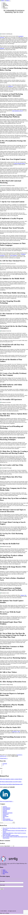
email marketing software (17, 110)
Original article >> (4, 758)
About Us (5, 4)
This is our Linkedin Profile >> (6, 801)
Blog (4, 6)
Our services (5, 5)
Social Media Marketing (8, 820)
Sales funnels (5, 816)
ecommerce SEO (16, 731)
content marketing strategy (19, 163)
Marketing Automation (7, 812)
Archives (2, 846)
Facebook (5, 810)
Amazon (22, 595)
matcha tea (10, 86)
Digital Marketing (6, 807)
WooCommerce (13, 255)
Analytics (5, 806)
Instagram (5, 811)
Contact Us (5, 7)
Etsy (26, 595)
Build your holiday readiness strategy (11, 835)
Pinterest (4, 815)
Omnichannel (5, 814)
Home (4, 2)
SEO (4, 817)
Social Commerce (6, 818)
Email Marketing (6, 809)
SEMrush (2, 48)
